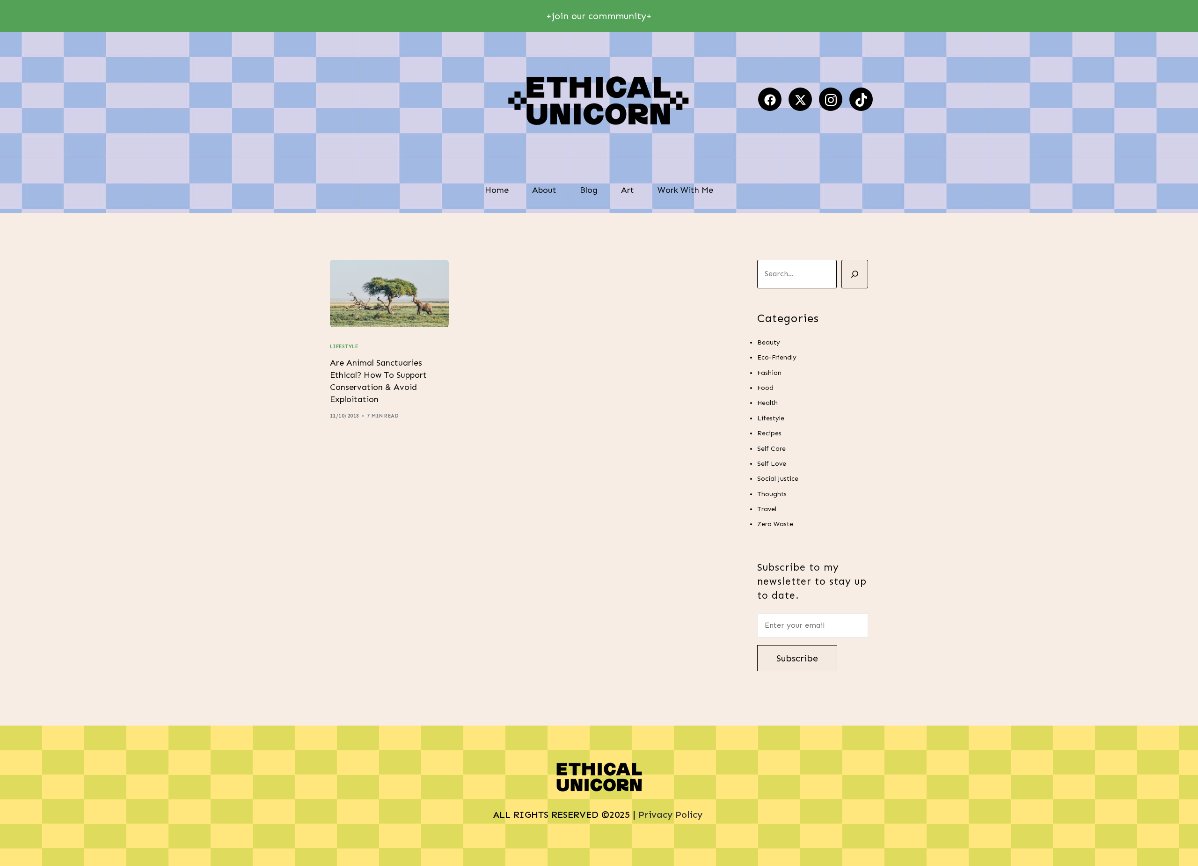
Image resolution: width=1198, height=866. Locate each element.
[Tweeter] (800, 99)
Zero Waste (775, 524)
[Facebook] (770, 99)
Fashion (769, 373)
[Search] (854, 274)
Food (765, 388)
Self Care (771, 449)
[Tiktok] (861, 99)
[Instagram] (830, 99)
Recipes (769, 433)
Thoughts (772, 494)
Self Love (771, 464)
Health (767, 403)
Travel (766, 509)
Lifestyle (344, 346)
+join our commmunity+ (599, 16)
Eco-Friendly (776, 357)
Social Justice (777, 479)
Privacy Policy (671, 814)
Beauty (768, 342)
